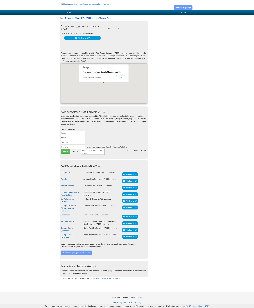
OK (121, 78)
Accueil (68, 12)
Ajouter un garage (183, 7)
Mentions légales (119, 303)
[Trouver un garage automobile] (85, 4)
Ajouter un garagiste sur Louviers (76, 253)
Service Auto (105, 18)
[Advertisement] (92, 48)
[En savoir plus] (195, 306)
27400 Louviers (92, 18)
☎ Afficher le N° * (82, 38)
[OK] (207, 306)
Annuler (76, 151)
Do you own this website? (92, 78)
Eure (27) (80, 18)
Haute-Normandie (67, 18)
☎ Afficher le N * (130, 174)
